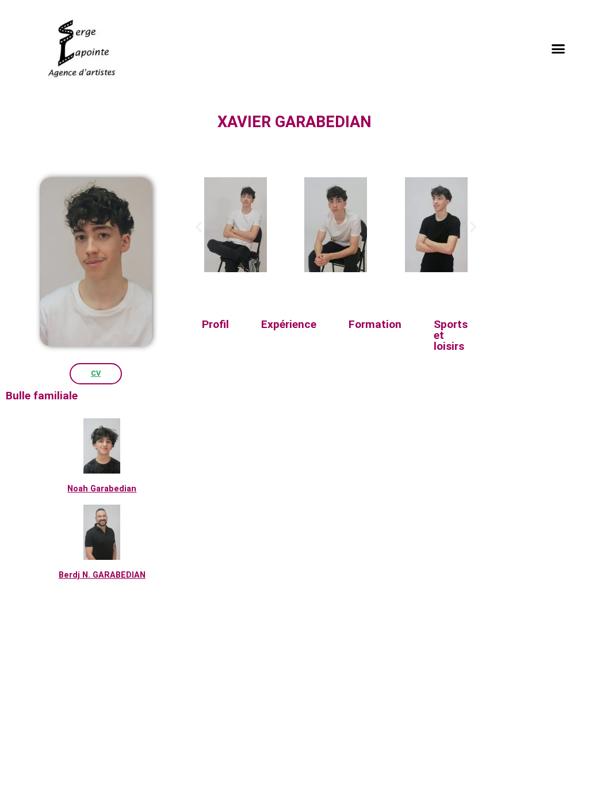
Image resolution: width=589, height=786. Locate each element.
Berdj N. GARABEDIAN (102, 575)
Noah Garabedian (101, 489)
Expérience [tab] (288, 324)
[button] (558, 49)
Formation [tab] (375, 324)
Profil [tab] (215, 324)
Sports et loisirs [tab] (451, 335)
